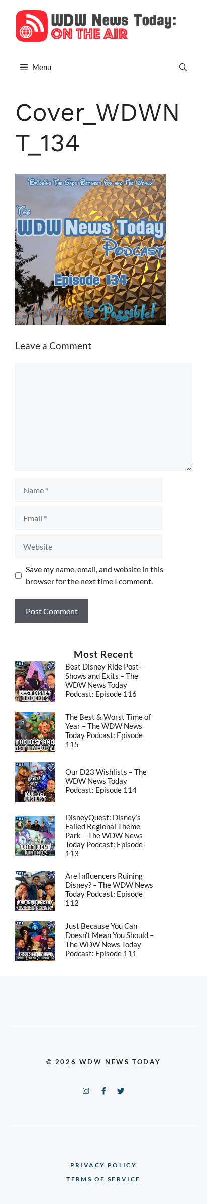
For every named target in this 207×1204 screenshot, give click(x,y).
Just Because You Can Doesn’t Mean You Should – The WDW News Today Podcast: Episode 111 (109, 939)
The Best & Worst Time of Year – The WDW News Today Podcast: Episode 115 (108, 730)
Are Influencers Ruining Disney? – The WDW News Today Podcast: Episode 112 (109, 889)
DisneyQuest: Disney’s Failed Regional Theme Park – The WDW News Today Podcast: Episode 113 (104, 835)
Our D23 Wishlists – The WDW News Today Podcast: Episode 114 (106, 780)
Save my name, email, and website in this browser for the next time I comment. (94, 575)
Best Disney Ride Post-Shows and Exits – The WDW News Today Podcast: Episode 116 (103, 680)
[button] (183, 67)
